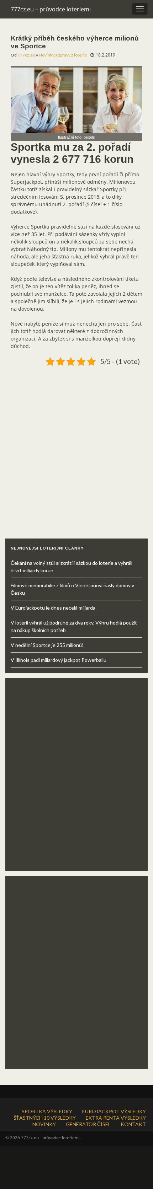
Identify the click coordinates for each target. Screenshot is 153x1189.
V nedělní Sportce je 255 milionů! (47, 645)
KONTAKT (133, 1124)
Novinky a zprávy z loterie (63, 55)
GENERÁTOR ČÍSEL (88, 1124)
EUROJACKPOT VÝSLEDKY (114, 1111)
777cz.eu (26, 55)
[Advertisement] (76, 445)
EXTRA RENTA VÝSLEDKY (116, 1118)
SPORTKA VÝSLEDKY (47, 1111)
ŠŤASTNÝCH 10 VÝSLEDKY (45, 1118)
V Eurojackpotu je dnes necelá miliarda (53, 608)
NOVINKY (44, 1124)
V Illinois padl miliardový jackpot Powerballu (58, 660)
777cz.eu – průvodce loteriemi (51, 9)
